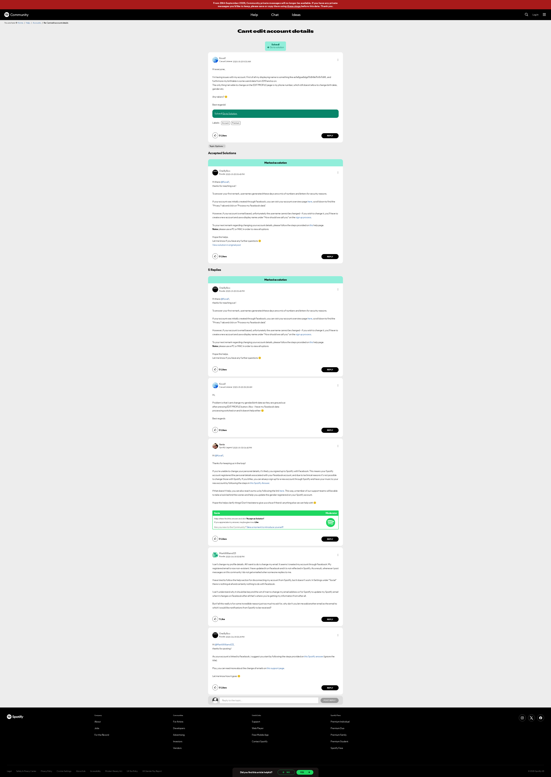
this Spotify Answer (259, 483)
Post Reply (330, 700)
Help (254, 14)
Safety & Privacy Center (26, 771)
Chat (275, 14)
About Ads (81, 771)
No (288, 772)
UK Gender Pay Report (152, 771)
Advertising (179, 734)
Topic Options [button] (216, 146)
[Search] (526, 15)
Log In (535, 14)
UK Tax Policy (132, 771)
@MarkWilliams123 (224, 644)
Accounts (37, 22)
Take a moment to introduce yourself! (264, 527)
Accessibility (95, 771)
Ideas (296, 14)
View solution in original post (226, 244)
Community (19, 14)
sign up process (303, 217)
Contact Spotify (260, 741)
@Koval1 (225, 181)
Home (20, 22)
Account (225, 123)
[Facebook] (540, 717)
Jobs (96, 728)
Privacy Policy (46, 771)
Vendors (177, 748)
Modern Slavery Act (113, 771)
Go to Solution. (229, 113)
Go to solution (277, 47)
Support (256, 721)
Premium (235, 123)
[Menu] (544, 15)
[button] (338, 60)
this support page (275, 668)
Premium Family (339, 734)
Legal (9, 771)
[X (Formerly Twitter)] (531, 717)
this (311, 225)
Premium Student (339, 741)
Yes (302, 772)
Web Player (257, 728)
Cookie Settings (64, 771)
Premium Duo (337, 728)
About (97, 721)
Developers (179, 728)
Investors (177, 741)
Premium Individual (340, 721)
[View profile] (215, 59)
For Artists (178, 721)
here (310, 201)
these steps (294, 6)
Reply (330, 135)
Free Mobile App (260, 734)
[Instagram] (522, 717)
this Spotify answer (313, 656)
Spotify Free (337, 748)
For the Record (101, 734)
